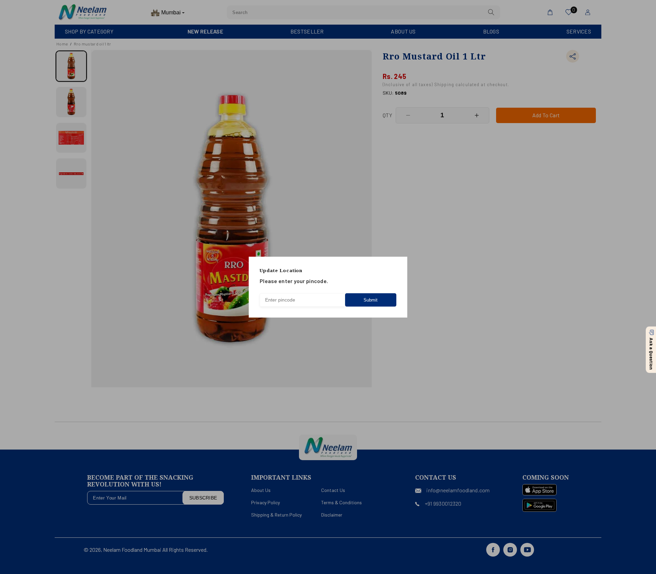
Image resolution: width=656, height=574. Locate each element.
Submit (371, 300)
